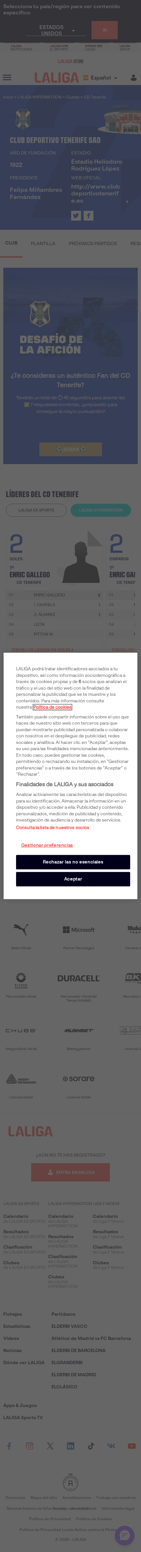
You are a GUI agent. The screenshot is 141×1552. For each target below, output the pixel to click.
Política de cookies (52, 707)
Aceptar (73, 878)
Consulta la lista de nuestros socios (53, 827)
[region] (71, 776)
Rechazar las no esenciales (73, 861)
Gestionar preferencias (47, 845)
